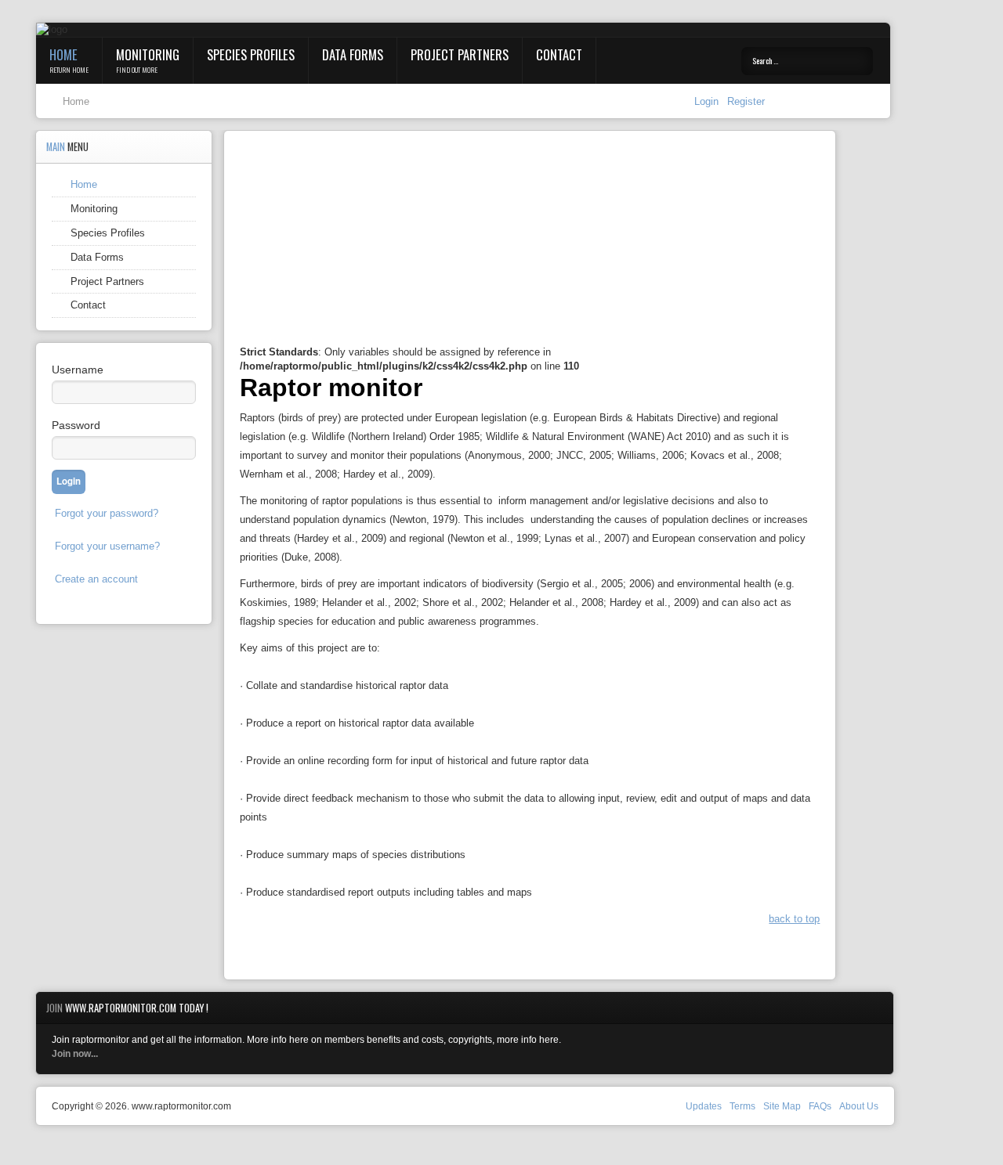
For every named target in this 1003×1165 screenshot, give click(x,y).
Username (77, 369)
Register (746, 101)
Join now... (75, 1053)
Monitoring (147, 54)
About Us (858, 1106)
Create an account (96, 579)
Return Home (69, 69)
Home (63, 54)
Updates (704, 1106)
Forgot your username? (107, 546)
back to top (794, 919)
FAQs (820, 1106)
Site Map (782, 1106)
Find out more (137, 69)
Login (708, 101)
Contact (559, 54)
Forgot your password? (106, 513)
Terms (742, 1106)
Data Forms (352, 54)
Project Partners (460, 54)
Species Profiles (251, 54)
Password (76, 425)
